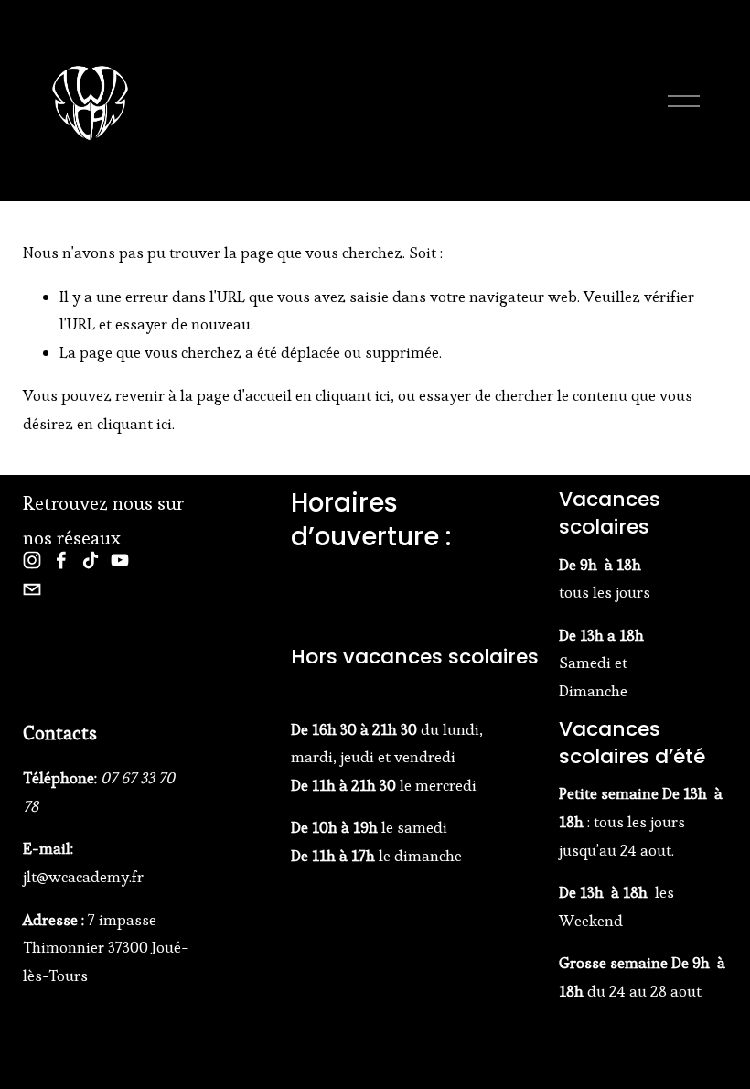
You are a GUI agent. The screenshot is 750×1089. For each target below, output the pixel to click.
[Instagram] (32, 560)
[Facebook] (61, 560)
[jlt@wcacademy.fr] (32, 589)
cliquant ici (353, 395)
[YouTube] (120, 560)
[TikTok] (90, 560)
